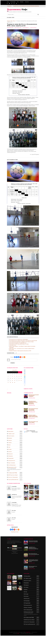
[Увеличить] (23, 172)
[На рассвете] (14, 582)
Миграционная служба (12, 467)
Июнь (14, 20)
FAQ (18, 1)
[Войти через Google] (22, 357)
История (9, 449)
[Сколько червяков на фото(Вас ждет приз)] (14, 577)
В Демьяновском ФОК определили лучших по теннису (19, 344)
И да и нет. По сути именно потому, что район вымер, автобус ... (17, 496)
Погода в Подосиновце (31, 430)
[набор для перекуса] (36, 498)
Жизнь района (10, 431)
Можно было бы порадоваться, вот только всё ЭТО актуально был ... (16, 504)
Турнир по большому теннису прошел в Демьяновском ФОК (20, 350)
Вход (8, 1)
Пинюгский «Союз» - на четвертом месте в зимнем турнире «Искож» (21, 348)
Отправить (12, 362)
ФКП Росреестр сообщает (13, 475)
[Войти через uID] (15, 357)
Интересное (10, 453)
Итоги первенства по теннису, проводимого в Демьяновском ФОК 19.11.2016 (23, 340)
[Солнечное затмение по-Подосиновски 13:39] (20, 582)
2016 (11, 20)
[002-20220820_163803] (36, 487)
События (9, 442)
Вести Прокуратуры (11, 465)
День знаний (11, 349)
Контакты (27, 1)
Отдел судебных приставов (13, 479)
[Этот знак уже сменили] (20, 577)
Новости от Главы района (13, 477)
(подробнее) (28, 632)
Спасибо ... (14, 511)
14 (10, 378)
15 (12, 378)
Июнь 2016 (14, 370)
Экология (10, 451)
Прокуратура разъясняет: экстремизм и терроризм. (34, 395)
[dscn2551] (9, 582)
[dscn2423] (20, 588)
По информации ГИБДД (12, 472)
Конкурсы (10, 440)
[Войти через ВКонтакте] (17, 357)
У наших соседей (11, 433)
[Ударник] (9, 577)
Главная (8, 20)
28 (10, 382)
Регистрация (13, 1)
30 (14, 382)
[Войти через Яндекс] (20, 357)
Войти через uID (14, 527)
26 (21, 380)
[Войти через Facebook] (18, 357)
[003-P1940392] (31, 487)
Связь (9, 447)
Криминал (10, 438)
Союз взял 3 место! (12, 345)
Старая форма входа (14, 531)
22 (12, 380)
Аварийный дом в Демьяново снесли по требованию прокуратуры (33, 402)
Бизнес (9, 444)
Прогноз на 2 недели (35, 431)
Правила (21, 1)
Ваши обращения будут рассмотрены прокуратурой (33, 409)
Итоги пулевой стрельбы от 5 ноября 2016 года (17, 342)
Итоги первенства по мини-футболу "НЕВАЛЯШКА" (18, 339)
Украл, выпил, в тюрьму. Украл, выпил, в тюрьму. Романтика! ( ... (16, 488)
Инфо (17, 9)
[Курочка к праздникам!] (36, 492)
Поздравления (10, 458)
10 (16, 376)
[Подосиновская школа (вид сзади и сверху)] (14, 588)
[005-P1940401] (26, 487)
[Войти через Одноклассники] (24, 357)
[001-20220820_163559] (26, 492)
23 (14, 380)
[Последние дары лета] (31, 498)
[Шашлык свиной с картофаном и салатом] (31, 492)
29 (12, 382)
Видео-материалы (11, 462)
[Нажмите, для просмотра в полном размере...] (17, 65)
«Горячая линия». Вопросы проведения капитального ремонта (33, 416)
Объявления (10, 456)
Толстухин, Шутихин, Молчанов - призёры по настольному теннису (21, 341)
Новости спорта (33, 27)
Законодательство (11, 460)
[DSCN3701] (9, 588)
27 (8, 382)
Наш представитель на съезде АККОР (33, 422)
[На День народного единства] (26, 498)
